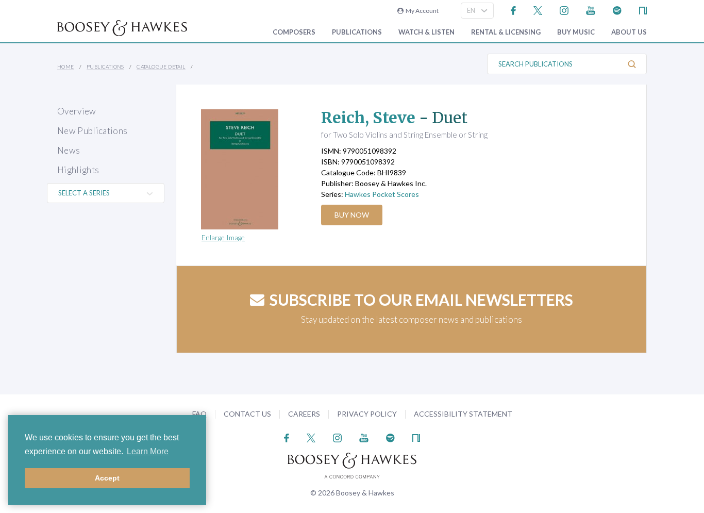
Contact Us (247, 413)
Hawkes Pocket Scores (382, 194)
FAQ (199, 413)
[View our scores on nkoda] (643, 9)
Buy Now (351, 214)
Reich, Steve (368, 117)
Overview (76, 111)
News (68, 150)
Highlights (78, 169)
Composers (294, 32)
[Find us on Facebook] (513, 9)
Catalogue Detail (161, 66)
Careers (304, 413)
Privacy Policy (367, 413)
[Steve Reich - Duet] (251, 169)
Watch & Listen (426, 32)
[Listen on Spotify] (617, 9)
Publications (357, 32)
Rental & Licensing (506, 32)
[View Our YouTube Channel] (590, 9)
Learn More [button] (148, 451)
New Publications (92, 130)
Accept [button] (107, 478)
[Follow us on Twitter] (537, 9)
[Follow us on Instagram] (564, 9)
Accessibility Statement (463, 413)
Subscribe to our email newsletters (421, 299)
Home (65, 66)
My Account (421, 10)
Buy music (576, 32)
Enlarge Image (223, 237)
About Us (629, 32)
